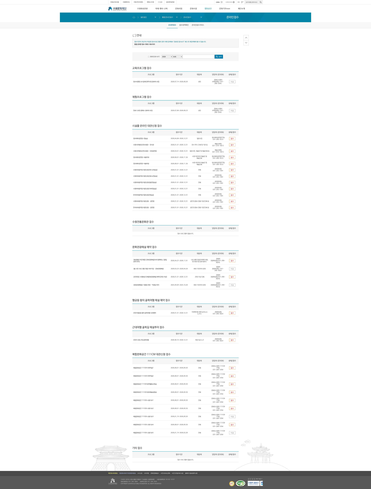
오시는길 (140, 473)
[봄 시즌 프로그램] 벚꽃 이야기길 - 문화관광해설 (148, 269)
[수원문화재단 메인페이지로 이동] (117, 8)
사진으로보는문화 (165, 473)
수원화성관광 (142, 9)
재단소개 (241, 9)
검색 (220, 56)
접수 (232, 138)
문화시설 (193, 9)
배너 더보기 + (259, 478)
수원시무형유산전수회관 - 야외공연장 (145, 151)
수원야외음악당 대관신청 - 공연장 (143, 201)
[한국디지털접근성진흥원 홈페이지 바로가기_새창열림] (240, 483)
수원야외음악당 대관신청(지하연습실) (145, 189)
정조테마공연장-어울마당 (141, 164)
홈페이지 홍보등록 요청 (191, 473)
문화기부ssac (224, 9)
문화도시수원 (150, 2)
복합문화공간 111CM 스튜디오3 (143, 416)
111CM (160, 2)
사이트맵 (146, 473)
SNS (239, 2)
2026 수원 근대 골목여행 (141, 340)
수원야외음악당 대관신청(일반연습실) (145, 182)
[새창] (255, 483)
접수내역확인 (184, 25)
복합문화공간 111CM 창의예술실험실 (145, 392)
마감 (232, 82)
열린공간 (208, 9)
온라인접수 (187, 17)
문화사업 (178, 9)
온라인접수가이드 (198, 25)
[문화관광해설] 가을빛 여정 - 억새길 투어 (146, 285)
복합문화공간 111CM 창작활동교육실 (145, 384)
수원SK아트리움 (114, 2)
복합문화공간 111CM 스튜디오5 (143, 433)
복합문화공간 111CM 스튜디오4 (143, 425)
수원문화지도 (126, 2)
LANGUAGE (229, 2)
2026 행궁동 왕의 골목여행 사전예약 (144, 313)
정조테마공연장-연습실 (140, 138)
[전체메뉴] (219, 2)
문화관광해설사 (155, 473)
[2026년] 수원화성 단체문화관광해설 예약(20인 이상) (150, 277)
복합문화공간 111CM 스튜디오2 (143, 408)
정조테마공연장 (170, 2)
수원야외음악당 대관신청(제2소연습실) (145, 176)
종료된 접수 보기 (155, 56)
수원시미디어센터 (138, 2)
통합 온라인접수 (167, 17)
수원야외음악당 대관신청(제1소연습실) (145, 170)
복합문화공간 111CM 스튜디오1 (143, 400)
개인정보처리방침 (112, 473)
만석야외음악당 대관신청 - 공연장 (143, 207)
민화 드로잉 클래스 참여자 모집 (142, 110)
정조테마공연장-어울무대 (141, 157)
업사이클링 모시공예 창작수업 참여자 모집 (146, 82)
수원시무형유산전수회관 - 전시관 (143, 145)
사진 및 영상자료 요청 (177, 473)
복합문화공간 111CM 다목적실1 (143, 368)
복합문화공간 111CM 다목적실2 (143, 376)
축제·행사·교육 (161, 9)
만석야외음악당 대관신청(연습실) (143, 195)
